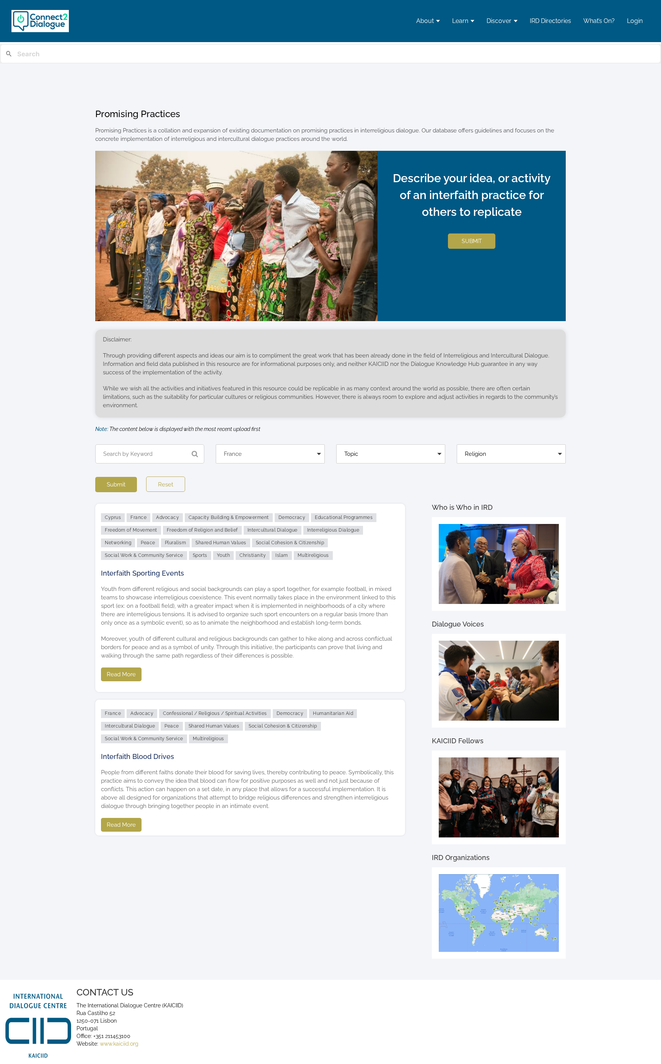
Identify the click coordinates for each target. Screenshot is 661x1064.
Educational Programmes (344, 517)
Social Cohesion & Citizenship (290, 542)
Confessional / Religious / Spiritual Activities (215, 713)
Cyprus (113, 517)
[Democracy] (390, 467)
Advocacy (167, 517)
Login (635, 20)
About (425, 20)
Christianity (252, 555)
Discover (499, 20)
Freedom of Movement (131, 530)
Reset (165, 484)
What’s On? (599, 20)
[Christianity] (511, 467)
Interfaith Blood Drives (137, 756)
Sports (200, 555)
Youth (223, 555)
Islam (281, 555)
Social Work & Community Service (144, 555)
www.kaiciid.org (118, 1044)
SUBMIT (472, 241)
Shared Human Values (220, 542)
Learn (460, 20)
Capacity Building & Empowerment (229, 517)
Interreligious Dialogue (333, 530)
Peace (148, 542)
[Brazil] (270, 467)
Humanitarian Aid (333, 713)
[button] (270, 453)
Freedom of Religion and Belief (202, 530)
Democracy (292, 517)
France (138, 517)
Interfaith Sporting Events (142, 573)
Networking (118, 542)
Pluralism (175, 542)
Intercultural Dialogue (272, 530)
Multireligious (313, 555)
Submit (116, 484)
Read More (121, 674)
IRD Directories (550, 20)
